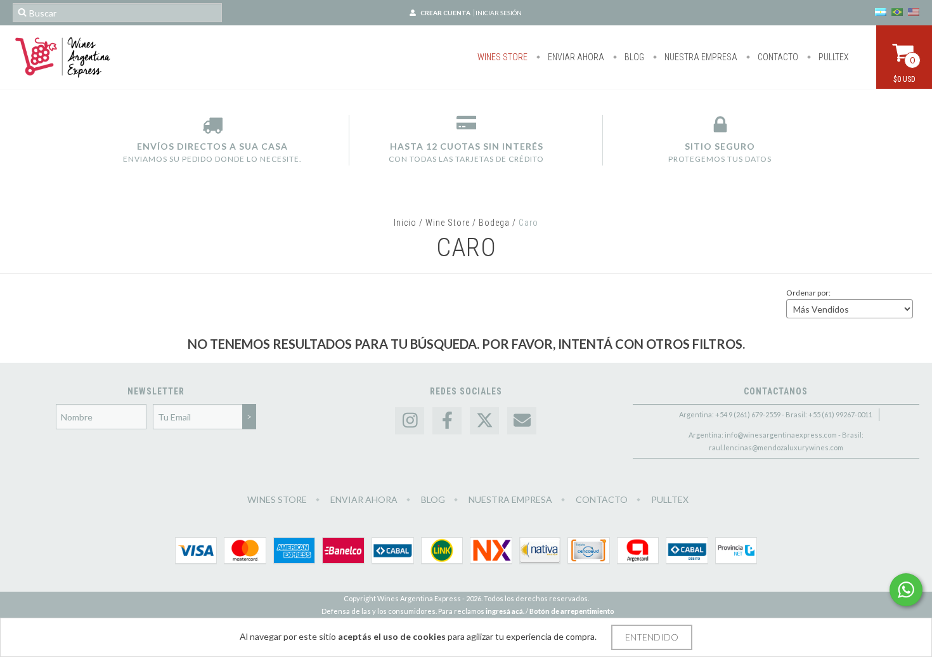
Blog (633, 57)
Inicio (405, 223)
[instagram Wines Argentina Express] (409, 420)
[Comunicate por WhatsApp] (906, 589)
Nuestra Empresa (700, 57)
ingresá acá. (505, 611)
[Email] (521, 420)
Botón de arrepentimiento (571, 611)
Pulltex (833, 57)
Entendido (651, 637)
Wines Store (502, 57)
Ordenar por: (808, 292)
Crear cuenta (445, 12)
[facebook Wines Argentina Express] (447, 420)
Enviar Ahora (575, 57)
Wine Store (447, 223)
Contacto (777, 57)
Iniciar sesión (499, 12)
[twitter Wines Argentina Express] (484, 420)
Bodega (494, 223)
